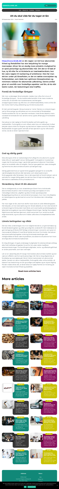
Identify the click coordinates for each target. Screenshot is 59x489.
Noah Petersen (19, 19)
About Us (25, 10)
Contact (37, 10)
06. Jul (20, 302)
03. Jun (21, 384)
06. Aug (21, 285)
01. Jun (49, 384)
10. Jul (49, 285)
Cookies (31, 10)
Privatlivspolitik (31, 486)
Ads (20, 10)
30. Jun (49, 318)
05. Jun (21, 351)
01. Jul (20, 318)
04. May (49, 417)
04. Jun (21, 368)
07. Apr (49, 450)
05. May (21, 417)
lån (56, 19)
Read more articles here (29, 271)
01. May (49, 434)
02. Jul (49, 302)
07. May (49, 401)
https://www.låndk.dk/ (12, 61)
